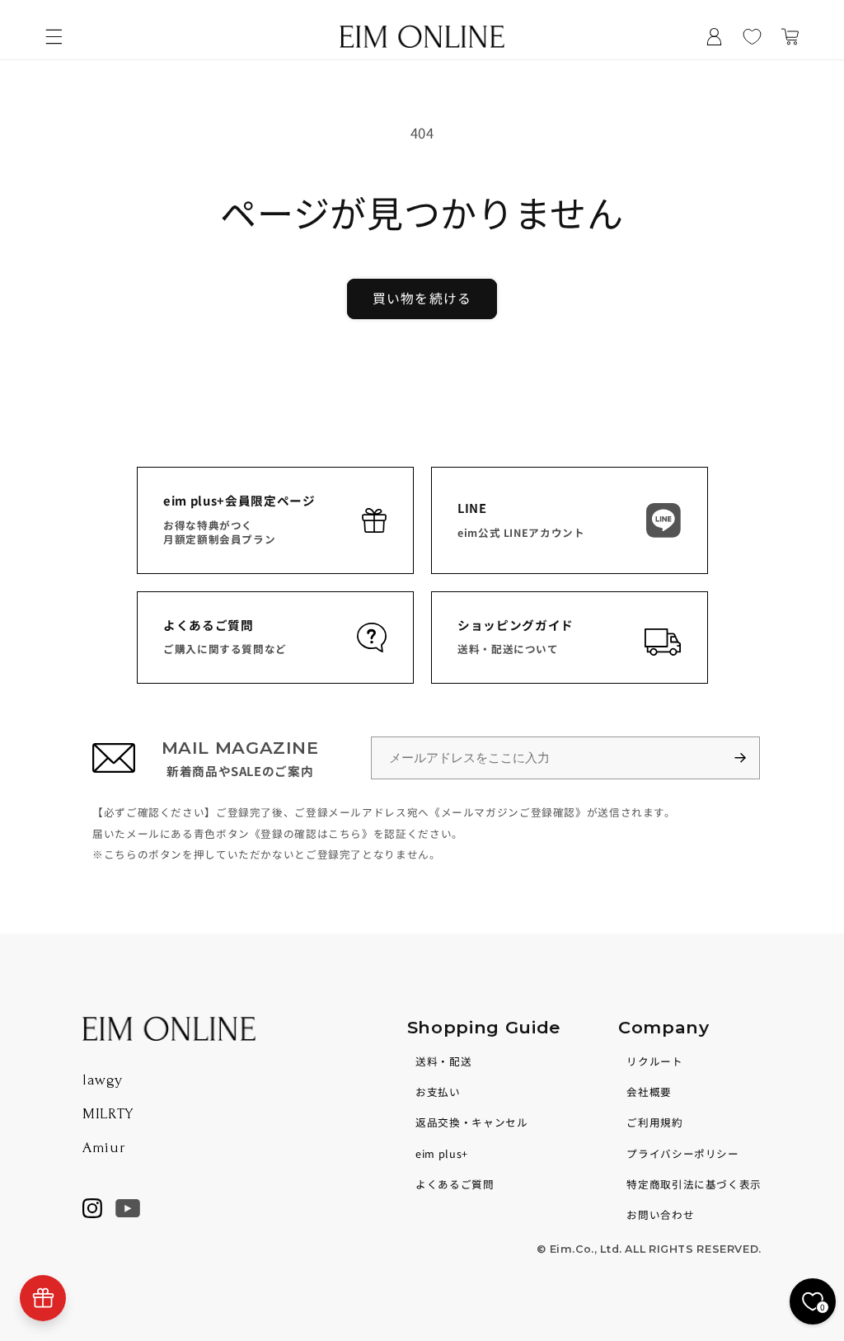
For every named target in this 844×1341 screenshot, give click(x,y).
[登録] (747, 758)
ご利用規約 (654, 1122)
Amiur (103, 1147)
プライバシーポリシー (682, 1153)
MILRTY (108, 1113)
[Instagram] (92, 1208)
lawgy (102, 1080)
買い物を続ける (422, 298)
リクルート (654, 1061)
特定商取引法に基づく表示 (694, 1184)
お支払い (438, 1091)
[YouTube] (127, 1208)
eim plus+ (441, 1153)
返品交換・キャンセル (471, 1122)
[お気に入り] (752, 36)
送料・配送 (443, 1061)
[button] (54, 36)
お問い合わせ (660, 1214)
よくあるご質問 (454, 1184)
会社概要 (649, 1091)
